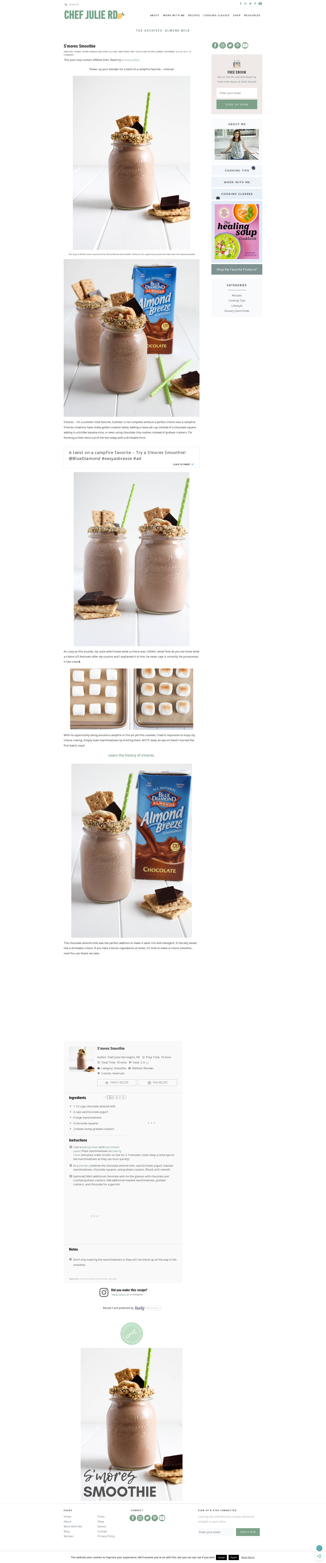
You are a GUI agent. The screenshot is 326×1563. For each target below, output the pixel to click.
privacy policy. (131, 60)
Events (101, 1526)
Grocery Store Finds (236, 311)
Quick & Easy (141, 51)
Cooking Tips (237, 300)
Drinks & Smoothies (99, 51)
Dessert (77, 51)
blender (83, 1165)
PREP (132, 51)
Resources (252, 15)
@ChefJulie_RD (122, 1294)
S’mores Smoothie (79, 46)
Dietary (85, 51)
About (155, 15)
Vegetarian (169, 51)
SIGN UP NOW (248, 1532)
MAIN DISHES (124, 51)
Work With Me (174, 15)
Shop (237, 15)
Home (67, 1516)
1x (110, 1097)
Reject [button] (234, 1557)
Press (101, 1516)
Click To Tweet (181, 464)
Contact (102, 1531)
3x (123, 1097)
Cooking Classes (216, 15)
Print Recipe (119, 1082)
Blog (66, 1531)
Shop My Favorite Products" (236, 269)
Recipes (194, 15)
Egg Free (113, 51)
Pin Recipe (160, 1082)
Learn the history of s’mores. (131, 755)
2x (116, 1097)
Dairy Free (68, 51)
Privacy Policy (106, 1536)
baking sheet (90, 1147)
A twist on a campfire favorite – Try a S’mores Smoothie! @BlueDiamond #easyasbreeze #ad (127, 455)
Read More (248, 1557)
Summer (159, 51)
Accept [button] (221, 1557)
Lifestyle (236, 306)
